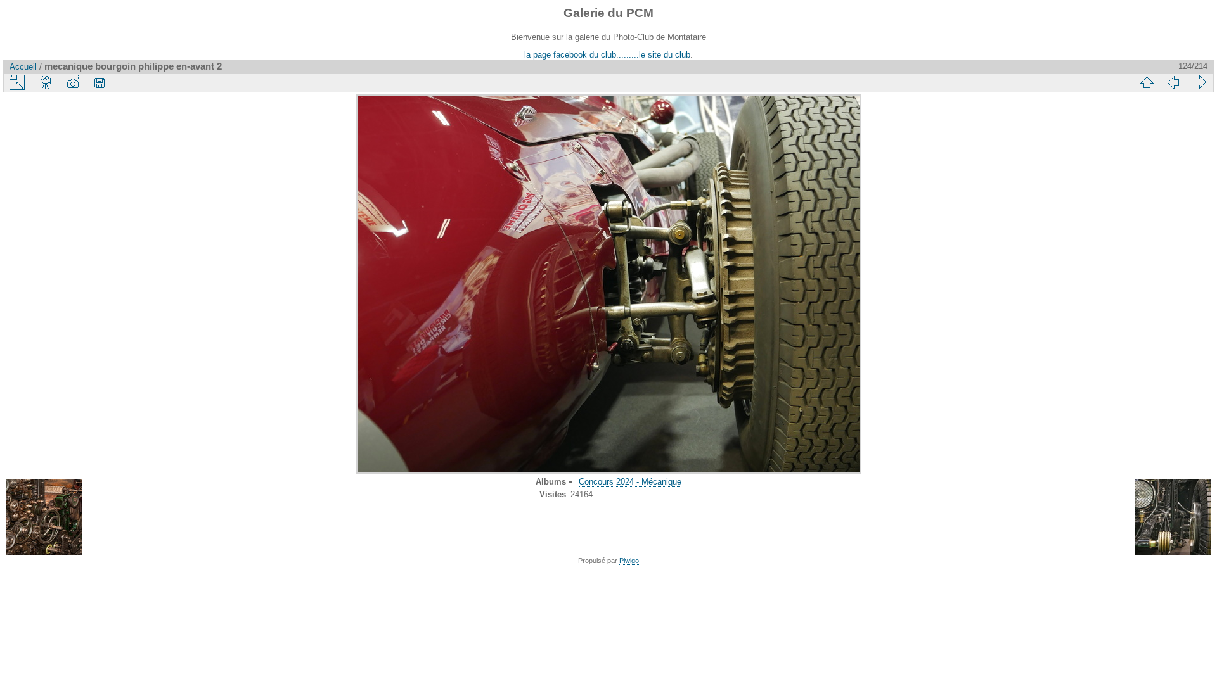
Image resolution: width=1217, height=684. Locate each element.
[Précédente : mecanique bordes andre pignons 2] (1173, 82)
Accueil (23, 67)
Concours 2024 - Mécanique (630, 481)
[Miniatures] (1146, 82)
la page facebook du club (570, 55)
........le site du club (654, 55)
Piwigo (629, 560)
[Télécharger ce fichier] (99, 82)
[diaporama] (46, 82)
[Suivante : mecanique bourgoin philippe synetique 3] (1200, 82)
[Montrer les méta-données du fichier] (73, 82)
